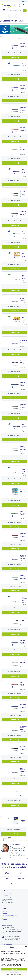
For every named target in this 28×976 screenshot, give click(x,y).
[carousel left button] (10, 16)
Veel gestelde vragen (7, 893)
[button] (3, 10)
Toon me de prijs (14, 57)
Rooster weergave (23, 38)
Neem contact (5, 895)
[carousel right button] (16, 16)
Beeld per (5, 838)
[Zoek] (25, 10)
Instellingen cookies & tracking (9, 915)
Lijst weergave (26, 38)
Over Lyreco (5, 911)
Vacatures (4, 913)
